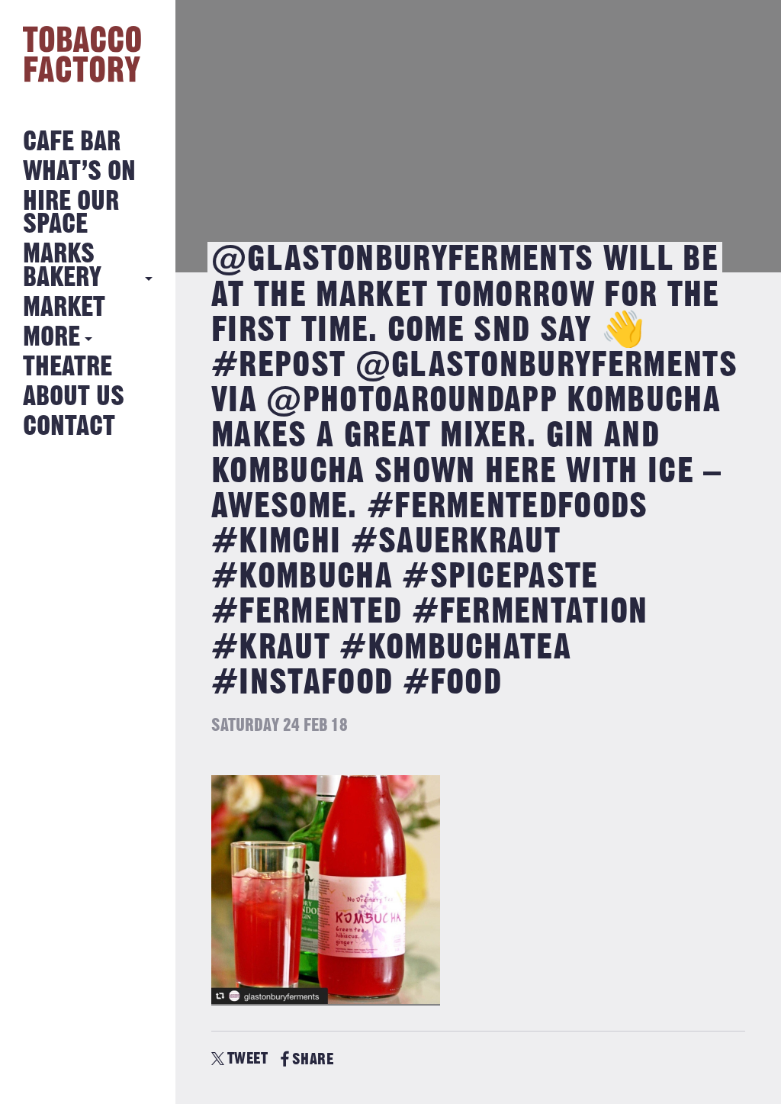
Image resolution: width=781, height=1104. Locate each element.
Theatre (67, 367)
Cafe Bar (72, 142)
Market (64, 308)
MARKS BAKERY (62, 266)
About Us (73, 397)
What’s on (79, 172)
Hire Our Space (71, 213)
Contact (69, 427)
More (51, 337)
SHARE (312, 1059)
